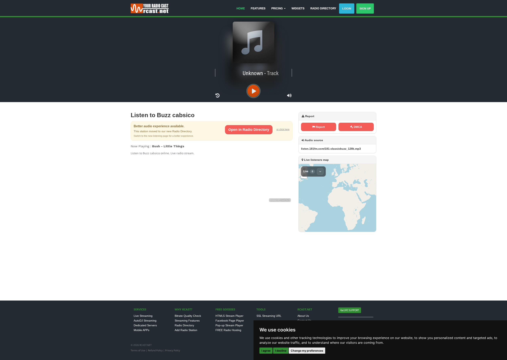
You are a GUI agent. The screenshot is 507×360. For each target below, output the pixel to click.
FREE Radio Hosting (228, 330)
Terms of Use (138, 350)
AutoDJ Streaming (145, 320)
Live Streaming (143, 315)
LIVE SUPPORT (351, 310)
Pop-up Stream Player (229, 325)
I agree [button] (266, 350)
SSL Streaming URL (268, 315)
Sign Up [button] (365, 8)
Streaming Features (187, 320)
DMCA (357, 126)
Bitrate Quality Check (188, 315)
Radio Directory (184, 325)
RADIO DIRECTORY (323, 8)
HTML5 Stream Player (229, 315)
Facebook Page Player (229, 320)
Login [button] (346, 8)
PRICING (277, 8)
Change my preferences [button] (307, 350)
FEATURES (258, 8)
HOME (240, 8)
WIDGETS (298, 8)
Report (320, 126)
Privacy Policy (172, 350)
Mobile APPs (141, 330)
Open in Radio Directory (248, 130)
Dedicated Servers (145, 325)
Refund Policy (155, 350)
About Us (303, 315)
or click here (283, 129)
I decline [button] (280, 350)
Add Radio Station (186, 330)
